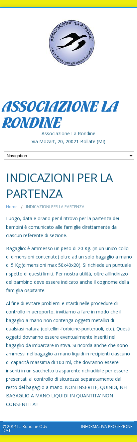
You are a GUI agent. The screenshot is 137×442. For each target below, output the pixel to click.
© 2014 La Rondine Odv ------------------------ (42, 426)
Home (12, 207)
